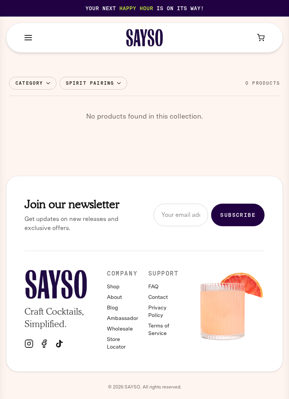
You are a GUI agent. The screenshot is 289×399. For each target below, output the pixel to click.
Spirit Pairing (90, 83)
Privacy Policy (157, 311)
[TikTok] (59, 343)
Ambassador (121, 318)
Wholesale (120, 329)
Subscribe (238, 215)
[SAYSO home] (145, 38)
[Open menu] (28, 37)
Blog (112, 308)
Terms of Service (158, 329)
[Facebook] (44, 343)
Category (29, 83)
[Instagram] (28, 343)
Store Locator (116, 343)
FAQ (153, 286)
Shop (113, 286)
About (114, 297)
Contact (158, 297)
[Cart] (261, 37)
